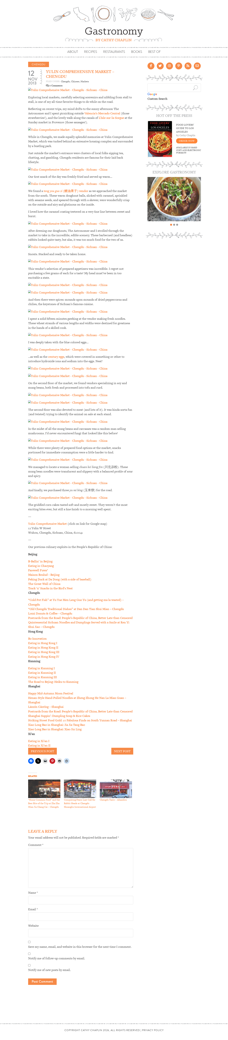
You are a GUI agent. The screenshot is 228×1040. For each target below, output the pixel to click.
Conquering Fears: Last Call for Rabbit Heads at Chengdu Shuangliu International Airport (80, 803)
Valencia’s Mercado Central (102, 113)
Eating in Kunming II (42, 672)
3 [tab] (177, 225)
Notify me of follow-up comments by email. (56, 958)
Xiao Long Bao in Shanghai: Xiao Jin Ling (55, 729)
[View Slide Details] (174, 199)
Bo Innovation (37, 638)
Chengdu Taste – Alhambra (113, 799)
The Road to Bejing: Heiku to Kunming (53, 682)
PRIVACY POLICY (153, 1030)
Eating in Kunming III (42, 677)
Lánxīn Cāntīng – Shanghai (46, 707)
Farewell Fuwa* (38, 570)
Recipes (90, 52)
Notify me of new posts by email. (49, 970)
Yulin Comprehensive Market (47, 524)
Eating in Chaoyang (41, 566)
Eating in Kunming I (41, 668)
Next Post (122, 751)
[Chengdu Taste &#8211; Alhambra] (116, 789)
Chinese (75, 81)
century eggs (56, 357)
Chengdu (38, 64)
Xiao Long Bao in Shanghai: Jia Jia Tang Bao (56, 725)
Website (33, 925)
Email (33, 909)
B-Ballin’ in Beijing (40, 561)
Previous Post (42, 751)
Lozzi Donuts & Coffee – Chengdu (50, 613)
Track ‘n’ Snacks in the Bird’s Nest (50, 588)
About (72, 52)
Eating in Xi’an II (39, 745)
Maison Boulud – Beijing (43, 575)
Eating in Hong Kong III (43, 652)
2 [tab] (174, 225)
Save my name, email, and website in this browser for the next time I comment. (79, 947)
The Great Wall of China (44, 584)
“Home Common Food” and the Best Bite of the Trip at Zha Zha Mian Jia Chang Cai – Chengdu (44, 803)
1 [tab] (171, 225)
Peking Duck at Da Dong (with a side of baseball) (59, 579)
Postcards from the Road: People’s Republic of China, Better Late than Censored (80, 618)
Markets (85, 81)
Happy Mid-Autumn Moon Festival (50, 693)
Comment (35, 845)
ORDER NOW (187, 141)
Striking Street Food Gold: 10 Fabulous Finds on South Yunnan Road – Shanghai (80, 720)
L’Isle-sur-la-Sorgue (111, 118)
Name (33, 892)
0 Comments (56, 85)
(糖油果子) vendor (66, 191)
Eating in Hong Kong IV (43, 656)
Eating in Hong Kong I (42, 643)
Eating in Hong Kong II (43, 647)
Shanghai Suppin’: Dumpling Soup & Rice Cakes (59, 716)
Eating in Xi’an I (38, 741)
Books (136, 52)
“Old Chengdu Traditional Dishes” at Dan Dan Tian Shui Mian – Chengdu (76, 609)
